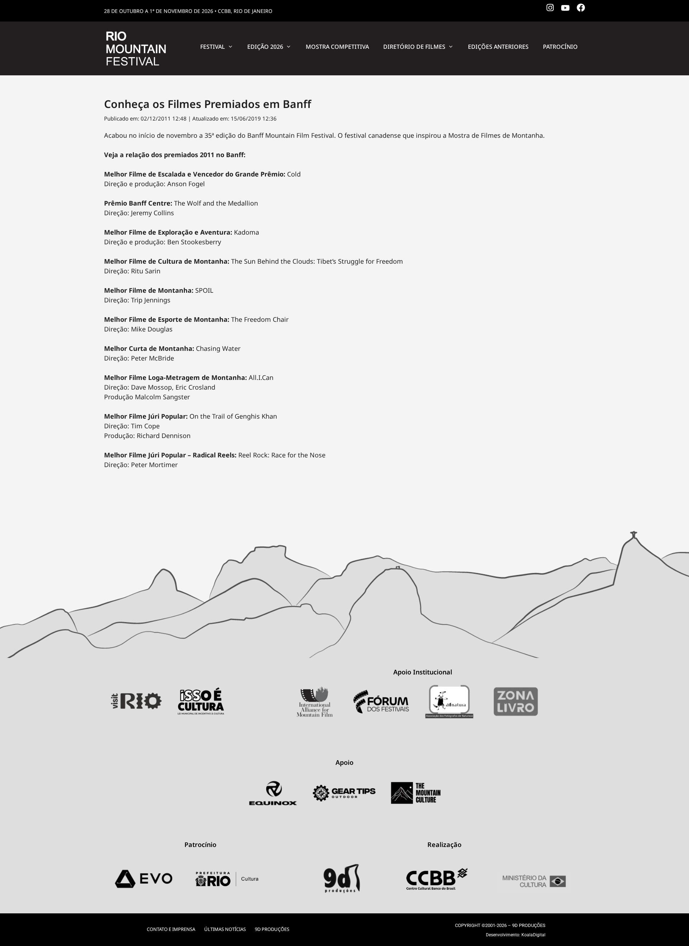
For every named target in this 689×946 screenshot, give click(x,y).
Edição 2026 (265, 47)
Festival (212, 47)
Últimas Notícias (225, 929)
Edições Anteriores (498, 47)
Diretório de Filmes (414, 47)
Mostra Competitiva (337, 47)
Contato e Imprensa (171, 929)
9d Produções (272, 929)
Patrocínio (560, 47)
